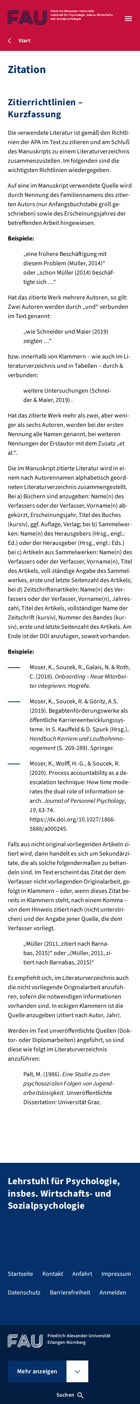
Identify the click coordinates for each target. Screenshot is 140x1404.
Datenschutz (24, 1292)
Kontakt (52, 1274)
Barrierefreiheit (70, 1292)
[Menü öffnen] (128, 18)
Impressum (116, 1274)
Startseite (20, 1274)
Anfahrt (82, 1274)
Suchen (65, 1395)
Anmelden (113, 1292)
